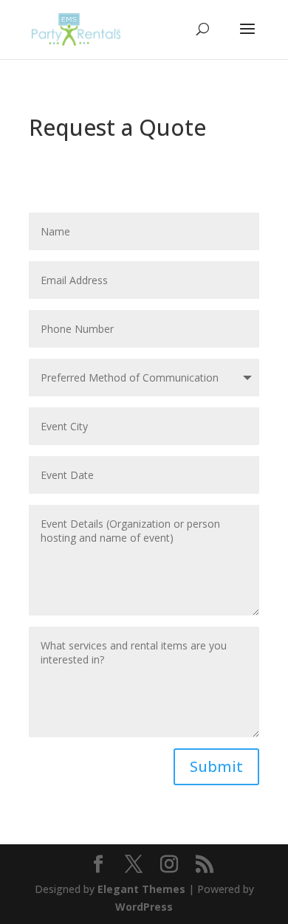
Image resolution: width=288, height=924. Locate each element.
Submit (216, 766)
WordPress (144, 907)
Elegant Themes (141, 889)
